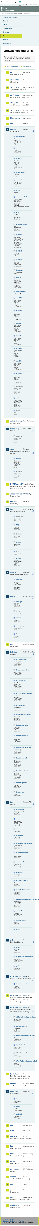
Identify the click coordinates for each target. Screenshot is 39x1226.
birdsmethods (19, 680)
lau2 (12, 1131)
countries (19, 158)
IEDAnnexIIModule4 (16, 1007)
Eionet (11, 13)
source (18, 618)
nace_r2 (18, 277)
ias (11, 802)
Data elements (7, 28)
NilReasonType (19, 291)
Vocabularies (7, 36)
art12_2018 (14, 87)
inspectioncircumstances (19, 956)
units (18, 929)
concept (19, 602)
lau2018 (13, 1136)
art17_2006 (14, 95)
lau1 (12, 1125)
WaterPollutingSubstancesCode (19, 1061)
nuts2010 (19, 323)
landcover (14, 1091)
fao (11, 509)
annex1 (18, 947)
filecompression (19, 224)
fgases (13, 572)
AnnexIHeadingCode (19, 984)
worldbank (14, 1205)
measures (19, 835)
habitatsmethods (19, 758)
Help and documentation (10, 17)
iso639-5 (19, 260)
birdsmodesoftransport (19, 693)
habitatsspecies (19, 783)
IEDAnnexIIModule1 (16, 976)
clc (17, 1099)
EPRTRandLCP (16, 484)
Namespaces (7, 43)
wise (12, 1197)
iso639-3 (19, 251)
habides (13, 652)
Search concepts (27, 66)
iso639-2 (19, 235)
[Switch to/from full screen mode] (26, 5)
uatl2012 (19, 1114)
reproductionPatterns (19, 890)
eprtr (12, 449)
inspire (13, 1084)
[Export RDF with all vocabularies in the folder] (33, 131)
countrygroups (19, 172)
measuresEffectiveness (19, 843)
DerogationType (19, 1026)
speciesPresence (19, 911)
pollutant (19, 966)
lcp (11, 1146)
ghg (12, 644)
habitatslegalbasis (19, 735)
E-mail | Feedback (8, 1219)
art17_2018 (14, 110)
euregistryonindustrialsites (16, 494)
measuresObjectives (19, 862)
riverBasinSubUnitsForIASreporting (19, 899)
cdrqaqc (19, 819)
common (14, 129)
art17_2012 (14, 103)
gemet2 (13, 596)
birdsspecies (19, 705)
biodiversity (15, 118)
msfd (12, 1154)
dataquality (14, 429)
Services (5, 39)
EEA (11, 2)
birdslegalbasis (19, 659)
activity (18, 458)
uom (12, 1190)
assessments (19, 136)
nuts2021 (19, 361)
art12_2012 (14, 80)
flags (18, 525)
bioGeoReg (19, 809)
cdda (12, 124)
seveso (13, 1177)
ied (11, 940)
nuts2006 (19, 310)
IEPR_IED (14, 1074)
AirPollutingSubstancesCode (19, 1017)
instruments (19, 792)
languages (19, 270)
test (11, 1184)
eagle (18, 1106)
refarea (18, 542)
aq (11, 72)
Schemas (6, 32)
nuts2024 (19, 373)
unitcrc (18, 558)
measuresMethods (19, 852)
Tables (5, 25)
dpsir (18, 190)
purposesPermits (19, 880)
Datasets (5, 21)
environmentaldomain (19, 197)
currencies (19, 180)
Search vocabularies (12, 66)
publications (15, 1169)
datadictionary (16, 421)
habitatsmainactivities (19, 747)
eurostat (13, 501)
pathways (19, 872)
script (18, 398)
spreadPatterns (19, 920)
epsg (18, 212)
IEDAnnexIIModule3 (16, 995)
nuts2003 (19, 298)
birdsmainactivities (19, 670)
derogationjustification (19, 714)
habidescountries (19, 725)
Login (22, 4)
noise (12, 1161)
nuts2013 (19, 336)
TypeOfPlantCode (19, 1045)
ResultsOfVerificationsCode (19, 1035)
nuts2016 (19, 348)
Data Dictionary (18, 13)
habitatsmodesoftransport (19, 771)
